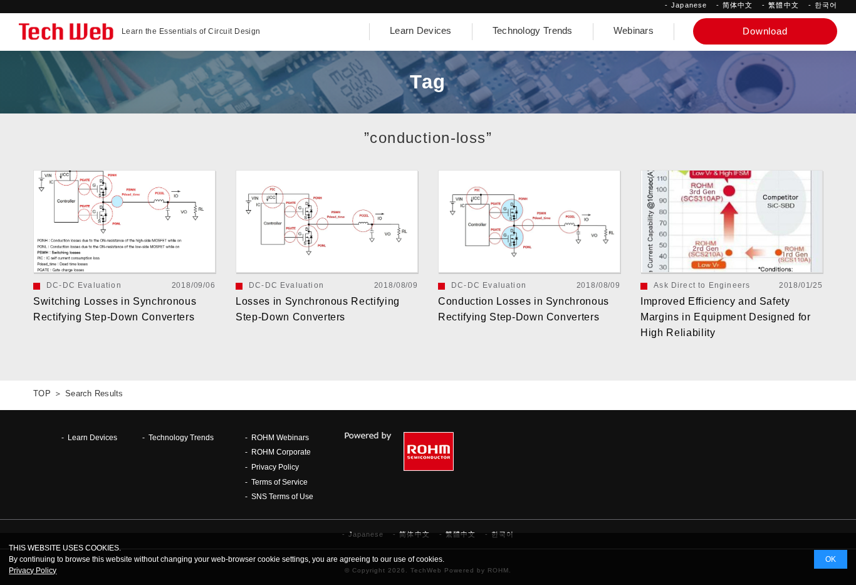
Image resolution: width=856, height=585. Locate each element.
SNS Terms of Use (282, 496)
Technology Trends (533, 31)
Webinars (633, 31)
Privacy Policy (275, 467)
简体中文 (738, 5)
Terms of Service (279, 482)
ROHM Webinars (280, 437)
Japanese (689, 5)
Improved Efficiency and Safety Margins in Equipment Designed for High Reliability (725, 316)
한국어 (826, 5)
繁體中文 (783, 5)
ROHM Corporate (281, 452)
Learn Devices (421, 31)
